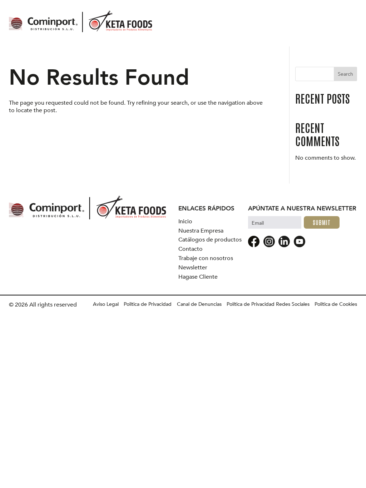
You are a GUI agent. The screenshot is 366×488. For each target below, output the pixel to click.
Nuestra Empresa (200, 231)
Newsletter (192, 268)
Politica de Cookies (336, 304)
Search (345, 74)
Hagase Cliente (198, 277)
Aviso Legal (106, 304)
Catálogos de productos (210, 240)
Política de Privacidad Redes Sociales (268, 304)
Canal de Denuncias (199, 304)
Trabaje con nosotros (205, 258)
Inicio (185, 221)
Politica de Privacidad (148, 304)
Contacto (190, 249)
